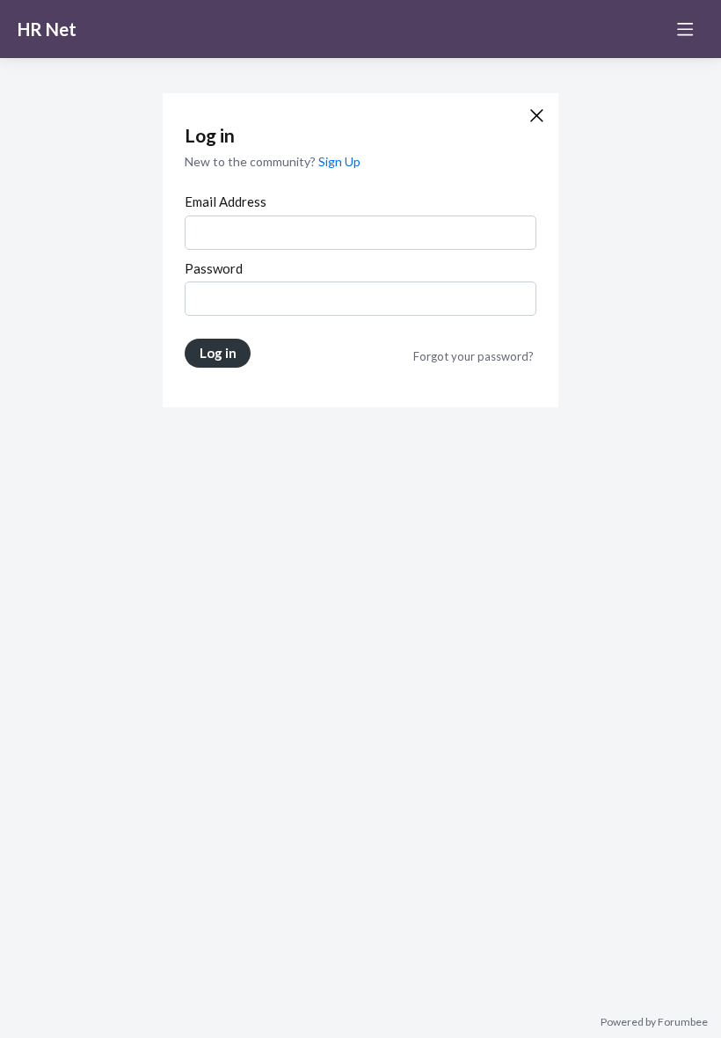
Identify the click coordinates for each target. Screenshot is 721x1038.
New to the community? (251, 161)
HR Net (47, 29)
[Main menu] (685, 29)
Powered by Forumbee (654, 1022)
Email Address (225, 201)
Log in (218, 353)
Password (214, 268)
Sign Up (339, 161)
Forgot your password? (473, 356)
